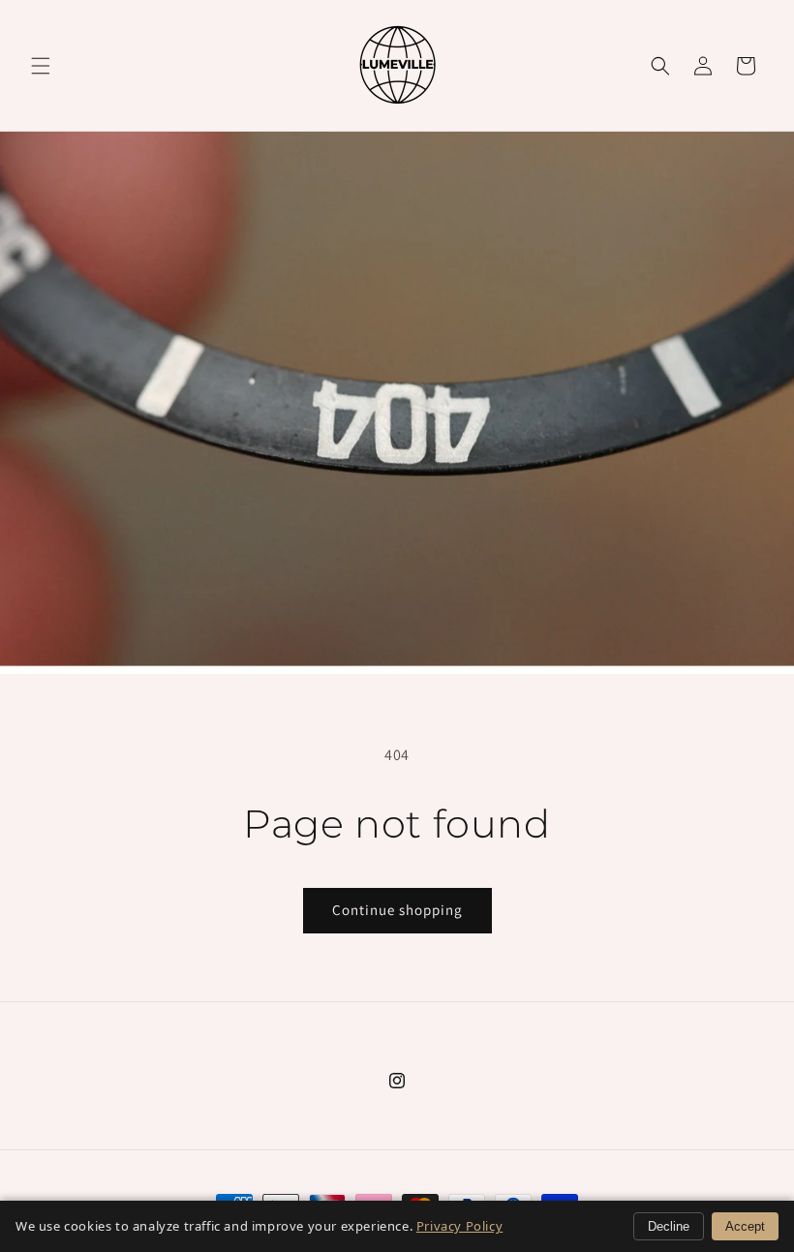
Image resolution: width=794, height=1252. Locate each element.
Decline (668, 1226)
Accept (745, 1226)
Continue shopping (397, 910)
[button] (40, 66)
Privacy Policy (459, 1226)
